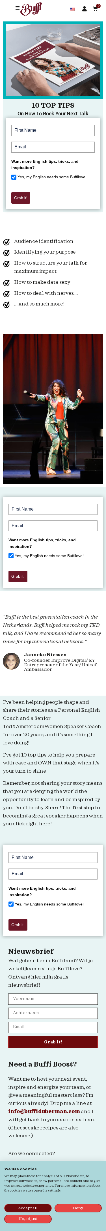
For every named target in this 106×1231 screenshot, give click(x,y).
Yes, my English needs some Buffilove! (52, 177)
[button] (17, 8)
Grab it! (20, 197)
